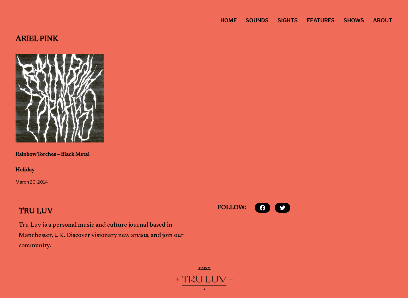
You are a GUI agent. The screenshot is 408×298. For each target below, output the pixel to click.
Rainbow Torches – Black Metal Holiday (53, 162)
